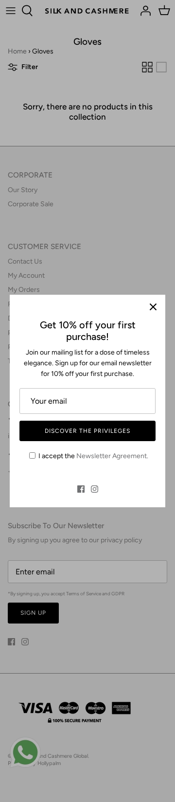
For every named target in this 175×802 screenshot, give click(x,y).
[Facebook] (81, 489)
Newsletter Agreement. (112, 456)
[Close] (153, 307)
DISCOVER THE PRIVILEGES (87, 431)
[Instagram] (94, 489)
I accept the (93, 456)
